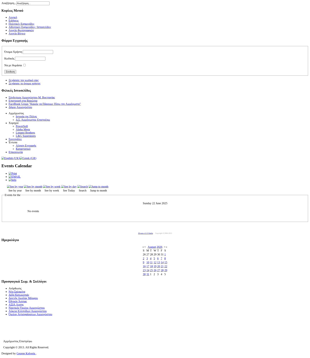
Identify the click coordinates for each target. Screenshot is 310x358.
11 (151, 262)
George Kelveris (26, 353)
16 (144, 266)
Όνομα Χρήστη (13, 51)
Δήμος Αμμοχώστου (20, 107)
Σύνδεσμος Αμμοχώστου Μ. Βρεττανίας (32, 97)
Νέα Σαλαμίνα (17, 291)
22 (165, 266)
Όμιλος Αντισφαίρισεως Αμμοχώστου (30, 314)
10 (147, 262)
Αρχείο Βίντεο (17, 33)
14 (162, 262)
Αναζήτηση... (8, 3)
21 (162, 266)
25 (151, 270)
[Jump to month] (98, 186)
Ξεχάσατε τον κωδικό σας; (24, 80)
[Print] (13, 173)
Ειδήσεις (14, 20)
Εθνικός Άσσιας (18, 301)
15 (165, 262)
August (152, 246)
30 (144, 274)
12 (155, 262)
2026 (159, 246)
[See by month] (33, 186)
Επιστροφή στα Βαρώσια (23, 100)
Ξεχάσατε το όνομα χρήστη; (25, 83)
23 (144, 270)
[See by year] (15, 186)
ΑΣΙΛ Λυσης (16, 304)
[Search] (82, 186)
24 (147, 270)
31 (147, 274)
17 (147, 266)
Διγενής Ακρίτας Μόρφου (23, 298)
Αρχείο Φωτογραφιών (21, 30)
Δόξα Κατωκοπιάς (19, 294)
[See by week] (51, 186)
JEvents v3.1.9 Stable (145, 233)
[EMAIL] (15, 176)
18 (151, 266)
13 (158, 262)
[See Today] (69, 186)
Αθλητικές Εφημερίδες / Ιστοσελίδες (30, 27)
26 (155, 270)
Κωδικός (9, 58)
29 (165, 270)
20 (158, 266)
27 (158, 270)
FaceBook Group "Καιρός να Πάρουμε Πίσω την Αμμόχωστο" (45, 103)
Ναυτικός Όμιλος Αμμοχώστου (27, 307)
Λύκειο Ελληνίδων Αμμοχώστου (28, 311)
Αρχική (13, 17)
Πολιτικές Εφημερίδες (21, 23)
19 (155, 266)
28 (162, 270)
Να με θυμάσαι (13, 65)
